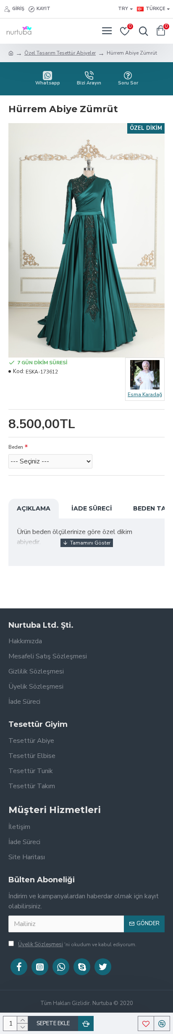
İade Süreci (91, 508)
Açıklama (33, 508)
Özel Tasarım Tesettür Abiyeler (60, 53)
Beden (15, 447)
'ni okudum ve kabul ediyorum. (77, 944)
